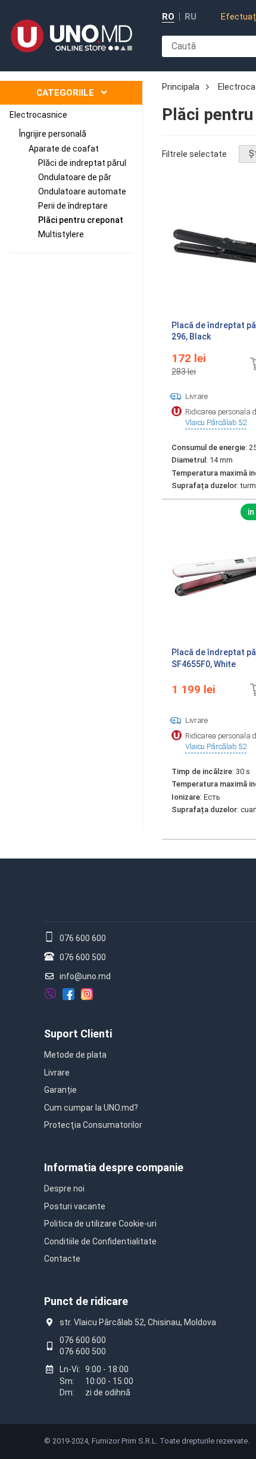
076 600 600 (83, 938)
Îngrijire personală (52, 134)
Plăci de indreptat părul (82, 163)
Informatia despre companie (113, 1167)
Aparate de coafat (64, 148)
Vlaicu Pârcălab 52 (215, 422)
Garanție (60, 1090)
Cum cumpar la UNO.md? (91, 1107)
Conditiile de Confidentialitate (100, 1241)
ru (190, 16)
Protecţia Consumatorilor (93, 1125)
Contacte (62, 1258)
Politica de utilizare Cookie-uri (100, 1223)
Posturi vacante (74, 1206)
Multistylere (61, 234)
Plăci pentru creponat (80, 220)
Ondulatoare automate (82, 191)
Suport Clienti (78, 1033)
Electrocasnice (38, 115)
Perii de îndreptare (73, 205)
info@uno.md (85, 976)
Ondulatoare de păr (74, 177)
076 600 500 (83, 957)
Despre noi (64, 1188)
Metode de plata (75, 1054)
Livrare (57, 1072)
